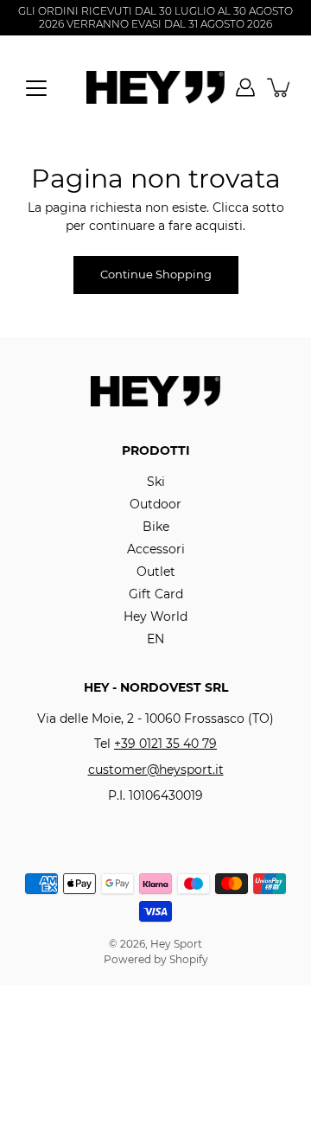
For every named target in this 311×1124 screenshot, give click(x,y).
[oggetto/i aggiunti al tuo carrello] (280, 87)
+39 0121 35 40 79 (165, 743)
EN (155, 639)
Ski (156, 481)
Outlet (155, 571)
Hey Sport (176, 943)
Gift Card (156, 594)
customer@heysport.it (156, 769)
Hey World (155, 616)
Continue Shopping (156, 274)
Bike (156, 526)
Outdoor (155, 504)
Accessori (156, 549)
